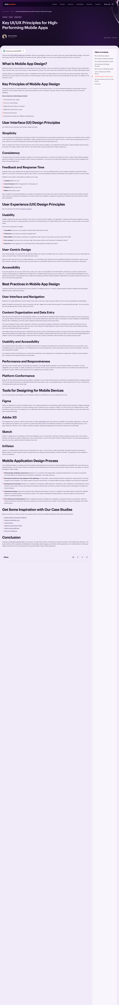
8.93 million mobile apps (18, 55)
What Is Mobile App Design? (102, 55)
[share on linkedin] (73, 557)
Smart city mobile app (10, 531)
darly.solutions (5, 11)
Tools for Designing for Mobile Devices (102, 72)
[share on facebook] (77, 557)
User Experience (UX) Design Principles (102, 65)
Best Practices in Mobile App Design (104, 69)
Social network (8, 523)
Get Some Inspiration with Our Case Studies (104, 80)
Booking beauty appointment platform (15, 517)
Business (5, 17)
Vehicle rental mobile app (11, 528)
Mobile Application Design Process (104, 76)
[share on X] (82, 557)
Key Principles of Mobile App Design (104, 58)
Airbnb (49, 324)
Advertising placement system (13, 525)
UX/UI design (42, 421)
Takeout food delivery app (12, 520)
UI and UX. (63, 68)
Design (10, 17)
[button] (54, 4)
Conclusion (98, 84)
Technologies (17, 17)
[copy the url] (87, 557)
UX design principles (26, 209)
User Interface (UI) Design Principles (104, 61)
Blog (12, 11)
